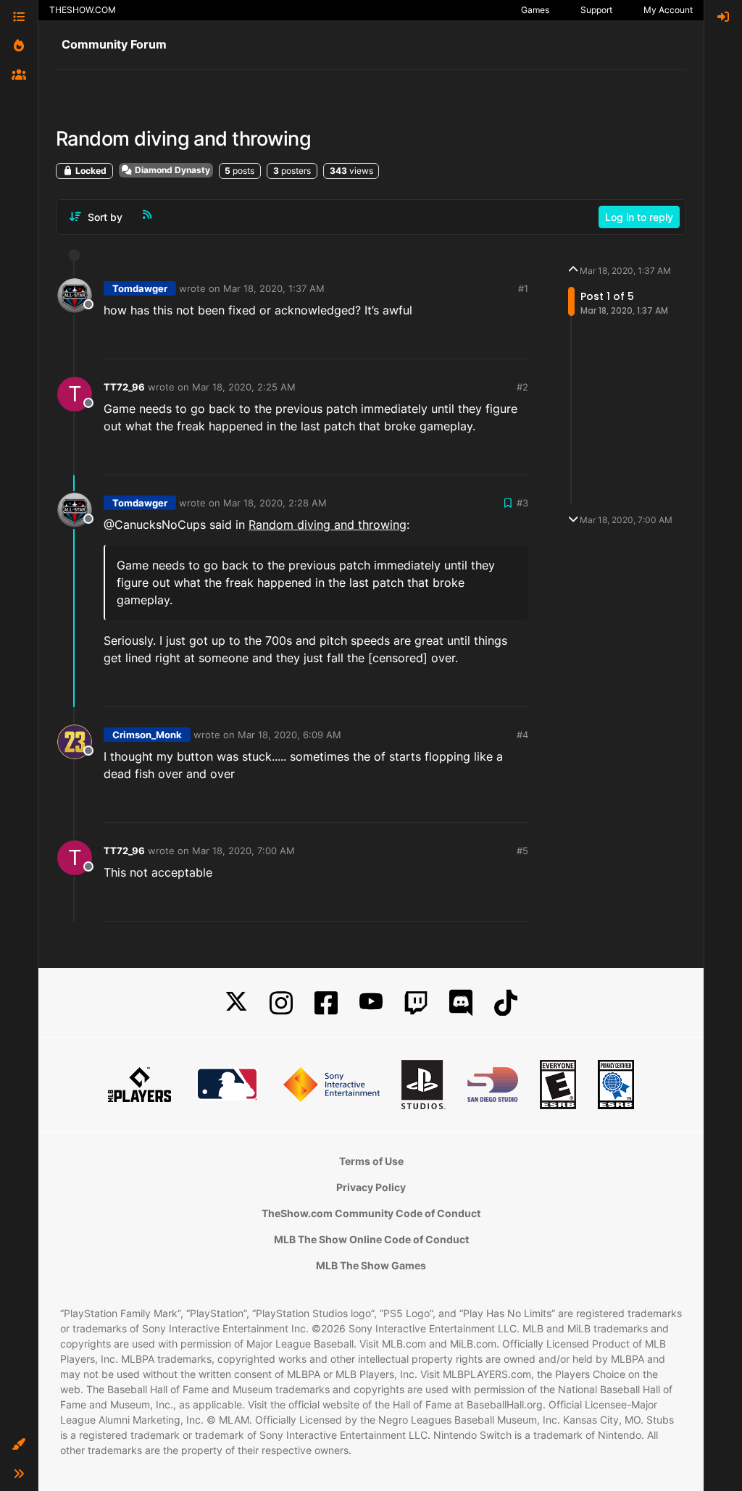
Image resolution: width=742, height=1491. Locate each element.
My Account (668, 9)
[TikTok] (505, 1003)
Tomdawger (139, 288)
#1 (523, 288)
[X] (236, 1003)
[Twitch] (416, 1003)
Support (596, 9)
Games (535, 9)
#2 (522, 387)
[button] (19, 1444)
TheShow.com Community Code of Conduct (371, 1213)
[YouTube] (371, 1003)
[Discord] (460, 1003)
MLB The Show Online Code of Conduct (371, 1239)
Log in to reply (639, 217)
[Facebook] (326, 1003)
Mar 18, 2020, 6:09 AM (289, 734)
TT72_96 (124, 387)
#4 (522, 734)
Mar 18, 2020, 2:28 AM (275, 503)
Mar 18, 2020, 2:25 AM (244, 387)
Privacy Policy (371, 1187)
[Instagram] (281, 1003)
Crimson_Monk (147, 734)
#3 (522, 503)
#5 (522, 850)
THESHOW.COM (82, 9)
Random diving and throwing (328, 524)
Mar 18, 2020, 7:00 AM (243, 850)
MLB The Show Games (371, 1265)
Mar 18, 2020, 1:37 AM (274, 288)
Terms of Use (371, 1161)
